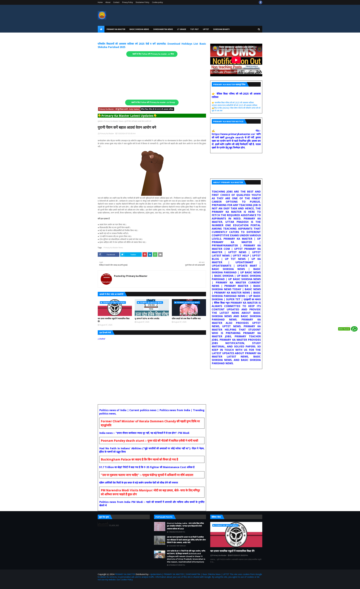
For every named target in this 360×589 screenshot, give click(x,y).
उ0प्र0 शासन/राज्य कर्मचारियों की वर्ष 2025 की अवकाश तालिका (234, 105)
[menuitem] (101, 29)
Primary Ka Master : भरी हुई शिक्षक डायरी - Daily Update (119, 109)
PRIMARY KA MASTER (125, 574)
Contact (116, 2)
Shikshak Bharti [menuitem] (221, 29)
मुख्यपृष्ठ (100, 121)
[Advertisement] (152, 78)
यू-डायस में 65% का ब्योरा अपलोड (147, 318)
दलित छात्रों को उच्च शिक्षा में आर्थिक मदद (186, 318)
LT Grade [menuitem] (181, 29)
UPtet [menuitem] (206, 29)
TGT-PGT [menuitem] (194, 29)
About (107, 2)
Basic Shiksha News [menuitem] (139, 29)
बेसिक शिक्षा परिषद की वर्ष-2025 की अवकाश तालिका (157, 109)
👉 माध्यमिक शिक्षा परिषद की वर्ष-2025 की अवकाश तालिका (233, 102)
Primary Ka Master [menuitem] (116, 29)
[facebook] (260, 2)
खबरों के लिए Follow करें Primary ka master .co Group (153, 102)
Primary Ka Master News (113, 121)
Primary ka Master (107, 133)
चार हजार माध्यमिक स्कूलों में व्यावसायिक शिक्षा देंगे (114, 320)
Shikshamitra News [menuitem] (163, 29)
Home (100, 2)
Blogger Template (130, 585)
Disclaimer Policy (142, 2)
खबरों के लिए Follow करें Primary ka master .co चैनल (153, 54)
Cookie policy (157, 2)
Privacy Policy (127, 2)
